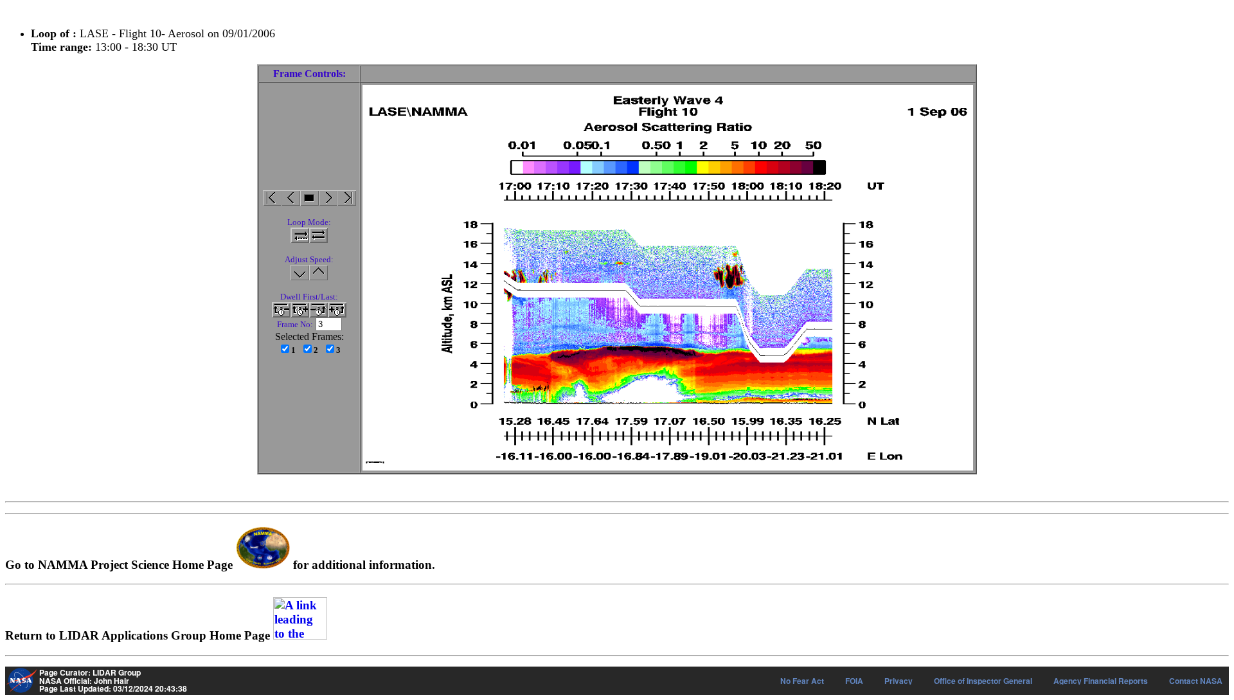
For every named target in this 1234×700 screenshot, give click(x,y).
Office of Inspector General (983, 681)
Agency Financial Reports (1100, 681)
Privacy (898, 681)
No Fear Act (802, 681)
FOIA (854, 681)
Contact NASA (1195, 681)
